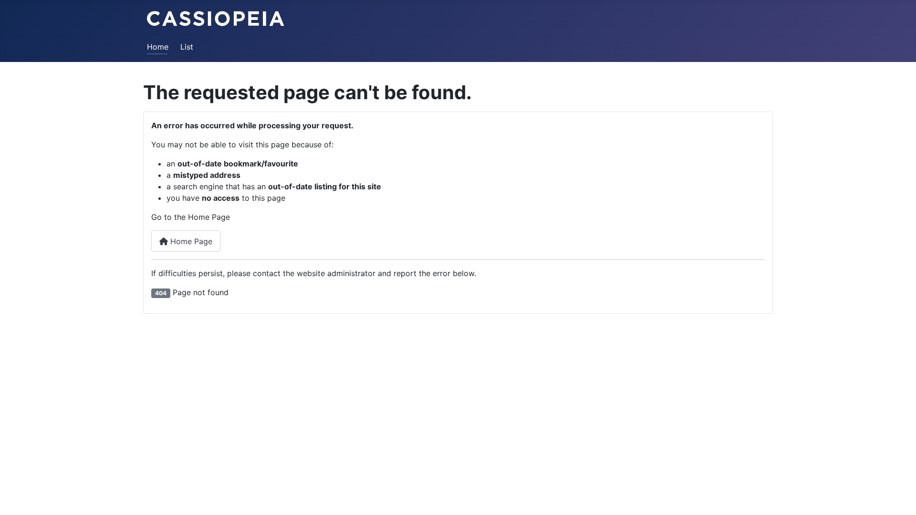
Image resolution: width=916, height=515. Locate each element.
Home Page (190, 241)
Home (157, 47)
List (186, 47)
